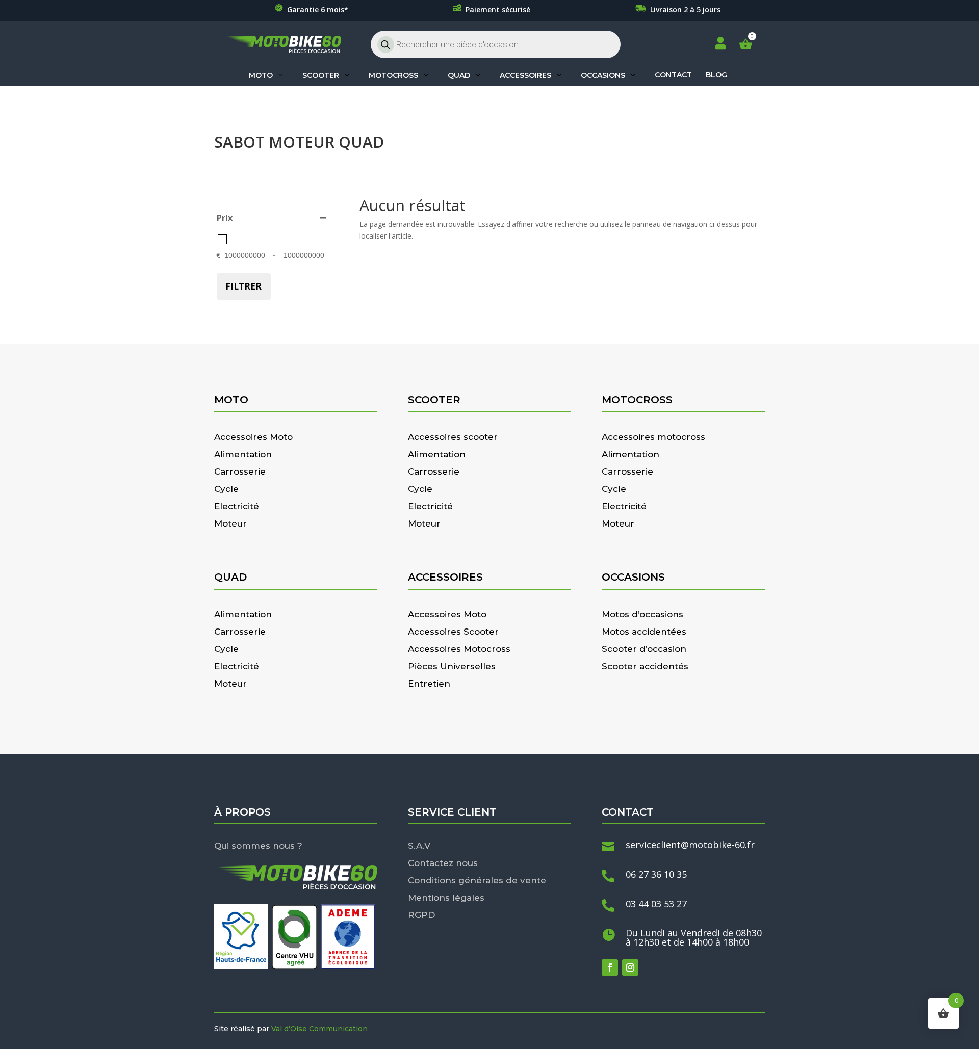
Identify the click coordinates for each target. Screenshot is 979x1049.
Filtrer (243, 286)
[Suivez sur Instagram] (630, 967)
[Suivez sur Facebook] (610, 967)
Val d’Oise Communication (319, 1028)
